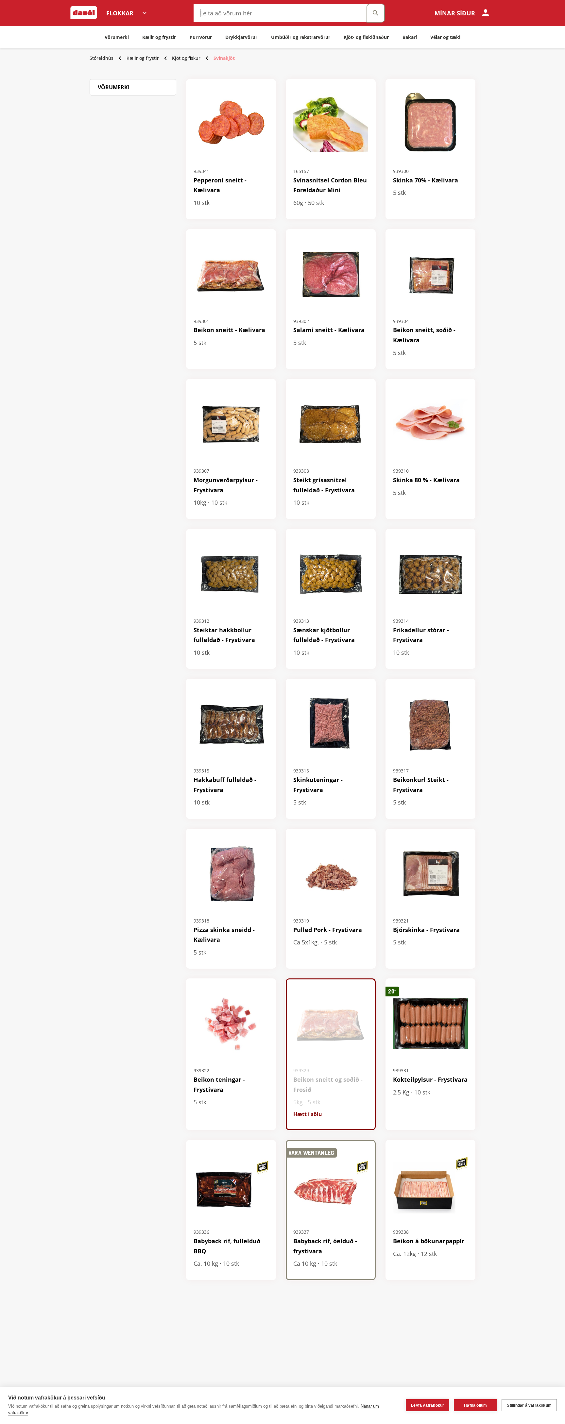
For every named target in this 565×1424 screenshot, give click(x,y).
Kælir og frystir (143, 58)
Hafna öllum (475, 1405)
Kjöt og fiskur (186, 58)
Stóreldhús (101, 58)
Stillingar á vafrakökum (529, 1405)
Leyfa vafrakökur (427, 1405)
